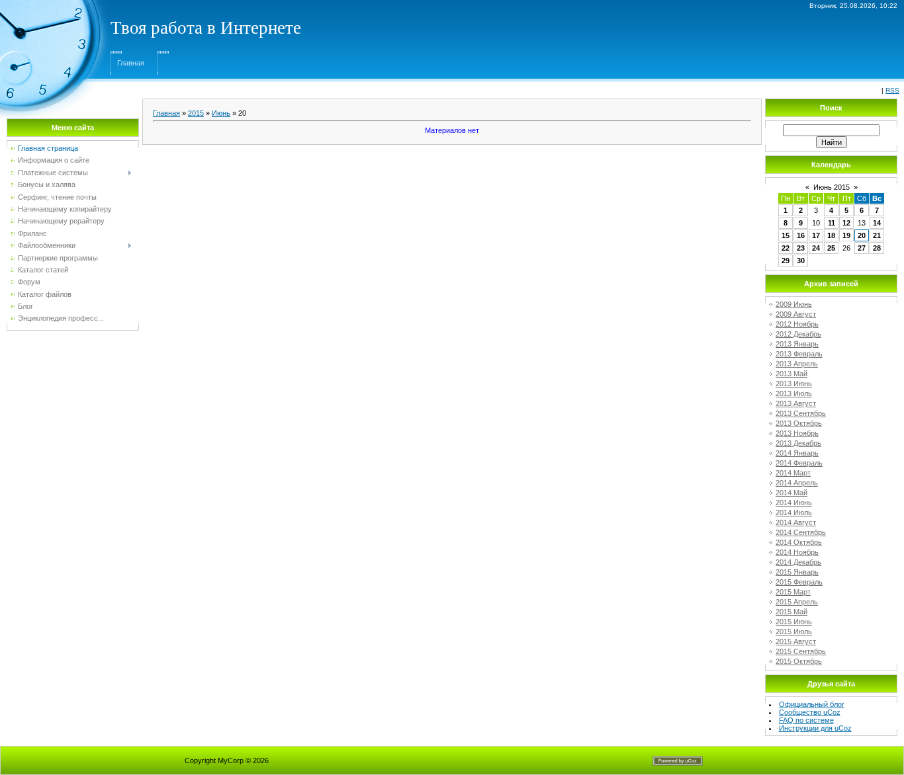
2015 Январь (797, 572)
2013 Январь (797, 344)
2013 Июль (794, 393)
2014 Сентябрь (801, 532)
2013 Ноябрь (797, 433)
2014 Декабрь (798, 562)
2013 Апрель (797, 364)
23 (801, 248)
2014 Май (791, 493)
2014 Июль (794, 512)
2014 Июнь (794, 503)
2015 (196, 113)
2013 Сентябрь (801, 413)
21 (877, 235)
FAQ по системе (806, 720)
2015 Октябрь (799, 661)
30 (801, 261)
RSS (892, 90)
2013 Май (791, 374)
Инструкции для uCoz (815, 728)
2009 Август (796, 314)
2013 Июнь (794, 384)
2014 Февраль (799, 463)
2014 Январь (797, 453)
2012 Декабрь (798, 334)
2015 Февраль (799, 582)
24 (816, 248)
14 (877, 223)
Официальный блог (811, 704)
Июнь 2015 (831, 187)
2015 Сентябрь (801, 651)
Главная (130, 63)
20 (862, 235)
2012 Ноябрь (797, 324)
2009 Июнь (794, 304)
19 (846, 235)
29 (786, 261)
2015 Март (793, 592)
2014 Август (796, 522)
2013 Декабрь (798, 443)
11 (831, 223)
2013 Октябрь (799, 423)
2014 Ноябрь (797, 552)
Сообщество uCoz (809, 712)
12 (846, 223)
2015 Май (791, 612)
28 (877, 248)
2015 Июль (794, 631)
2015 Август (796, 641)
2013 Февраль (799, 354)
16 (801, 235)
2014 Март (793, 473)
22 (786, 248)
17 (816, 235)
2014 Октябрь (799, 542)
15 (786, 235)
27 (862, 248)
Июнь (221, 113)
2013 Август (796, 403)
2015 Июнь (794, 622)
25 (831, 248)
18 (831, 235)
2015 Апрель (797, 602)
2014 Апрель (797, 483)
